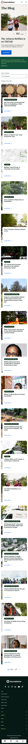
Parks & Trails (4, 702)
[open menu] (26, 2)
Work (2, 722)
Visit (2, 691)
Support (3, 715)
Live (2, 711)
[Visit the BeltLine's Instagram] (12, 687)
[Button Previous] (14, 33)
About (2, 725)
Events (2, 708)
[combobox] (14, 76)
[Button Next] (25, 33)
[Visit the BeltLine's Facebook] (5, 687)
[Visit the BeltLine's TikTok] (22, 687)
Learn (2, 718)
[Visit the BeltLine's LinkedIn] (15, 687)
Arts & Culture (4, 705)
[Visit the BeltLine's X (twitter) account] (8, 687)
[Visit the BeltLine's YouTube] (19, 687)
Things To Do (4, 699)
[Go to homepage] (8, 2)
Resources (3, 728)
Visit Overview (4, 693)
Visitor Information (5, 696)
